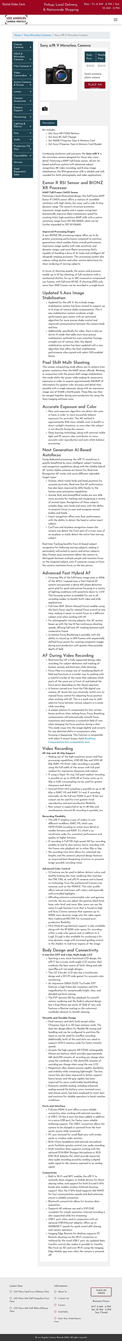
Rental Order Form (13, 4)
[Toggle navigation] (116, 19)
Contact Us (63, 1298)
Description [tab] (48, 123)
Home (17, 35)
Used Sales (63, 1312)
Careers (61, 1305)
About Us (62, 1292)
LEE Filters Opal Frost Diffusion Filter (31, 1292)
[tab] (22, 46)
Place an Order (101, 1291)
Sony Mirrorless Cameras (37, 35)
